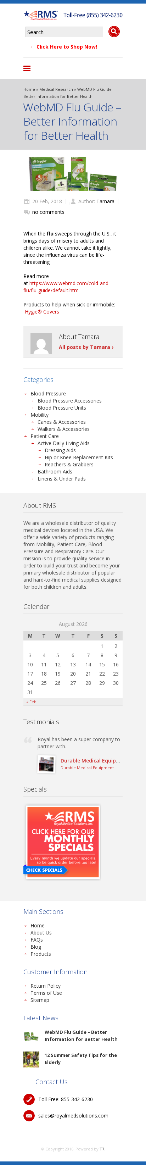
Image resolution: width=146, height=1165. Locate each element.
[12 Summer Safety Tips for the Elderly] (31, 1059)
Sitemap (39, 1000)
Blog (35, 946)
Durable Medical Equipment (95, 760)
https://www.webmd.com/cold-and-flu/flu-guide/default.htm (66, 287)
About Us (41, 932)
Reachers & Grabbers (69, 464)
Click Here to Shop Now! (66, 46)
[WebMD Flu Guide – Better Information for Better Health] (31, 1036)
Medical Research (56, 89)
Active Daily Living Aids (64, 443)
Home (29, 89)
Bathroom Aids (55, 471)
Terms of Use (46, 992)
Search (114, 31)
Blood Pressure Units (62, 407)
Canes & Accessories (62, 421)
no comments (48, 212)
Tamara (105, 201)
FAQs (36, 939)
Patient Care (44, 436)
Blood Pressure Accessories (70, 400)
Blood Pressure (48, 393)
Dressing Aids (60, 450)
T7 (102, 1149)
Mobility (39, 414)
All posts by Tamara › (86, 347)
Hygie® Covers (42, 311)
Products (40, 953)
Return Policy (45, 985)
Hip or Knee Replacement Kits (79, 457)
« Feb (31, 701)
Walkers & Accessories (64, 429)
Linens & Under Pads (62, 478)
